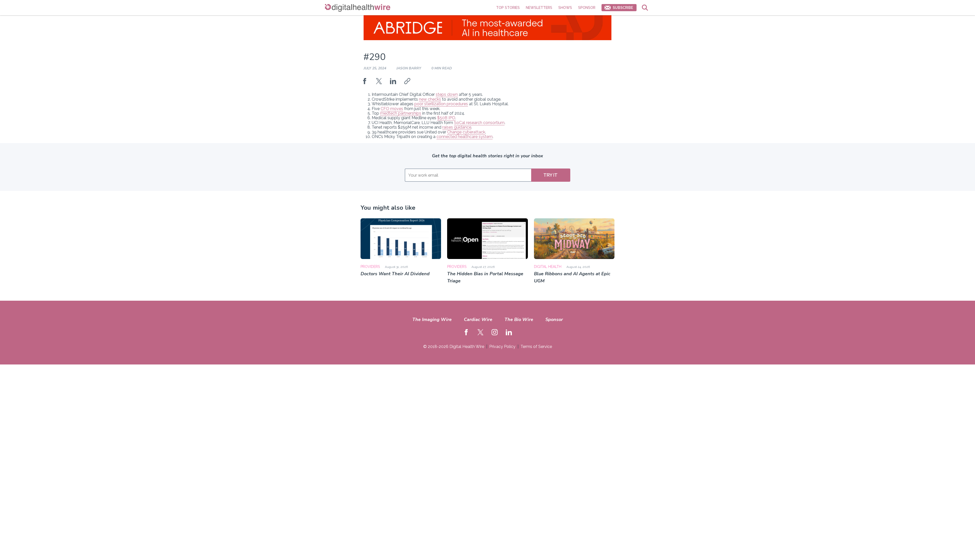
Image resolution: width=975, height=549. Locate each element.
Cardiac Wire (478, 319)
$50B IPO (446, 117)
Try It (550, 175)
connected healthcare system (464, 136)
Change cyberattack (466, 132)
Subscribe (623, 8)
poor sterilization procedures (441, 103)
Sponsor (586, 8)
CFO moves (392, 108)
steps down (447, 94)
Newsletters (539, 8)
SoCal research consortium (479, 122)
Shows (565, 8)
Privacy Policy (502, 346)
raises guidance (456, 127)
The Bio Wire (519, 319)
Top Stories (508, 8)
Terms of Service (536, 346)
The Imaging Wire (432, 319)
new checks (430, 99)
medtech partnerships (400, 113)
